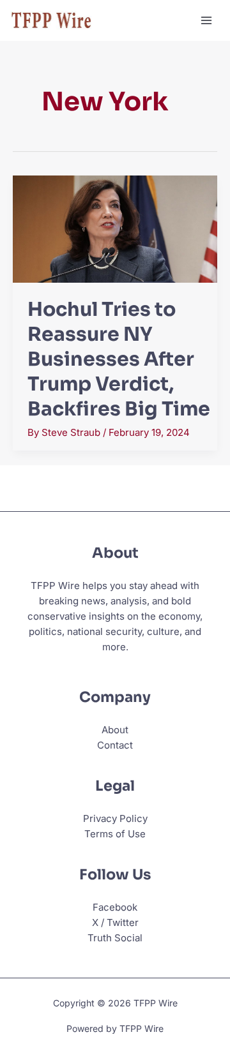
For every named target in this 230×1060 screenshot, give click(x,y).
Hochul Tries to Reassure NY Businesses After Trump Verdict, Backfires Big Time (118, 359)
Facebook (115, 907)
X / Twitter (115, 922)
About (115, 730)
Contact (115, 745)
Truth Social (115, 938)
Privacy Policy (115, 818)
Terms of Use (115, 834)
